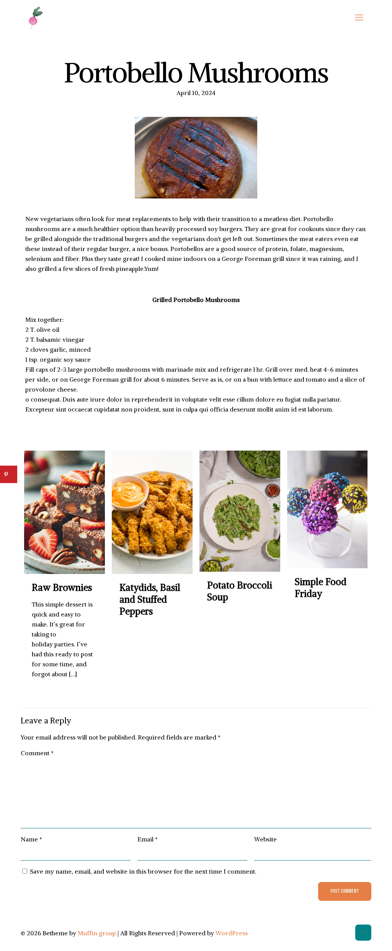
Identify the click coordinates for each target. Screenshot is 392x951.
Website (265, 839)
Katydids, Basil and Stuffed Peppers (149, 599)
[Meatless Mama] (35, 17)
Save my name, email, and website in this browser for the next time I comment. (143, 871)
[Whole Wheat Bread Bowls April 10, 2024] (6, 920)
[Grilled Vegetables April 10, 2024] (385, 920)
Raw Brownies (62, 587)
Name (31, 839)
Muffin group (97, 933)
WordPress (232, 933)
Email (147, 839)
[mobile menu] (359, 17)
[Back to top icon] (363, 933)
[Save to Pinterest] (8, 474)
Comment (37, 753)
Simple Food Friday (320, 587)
